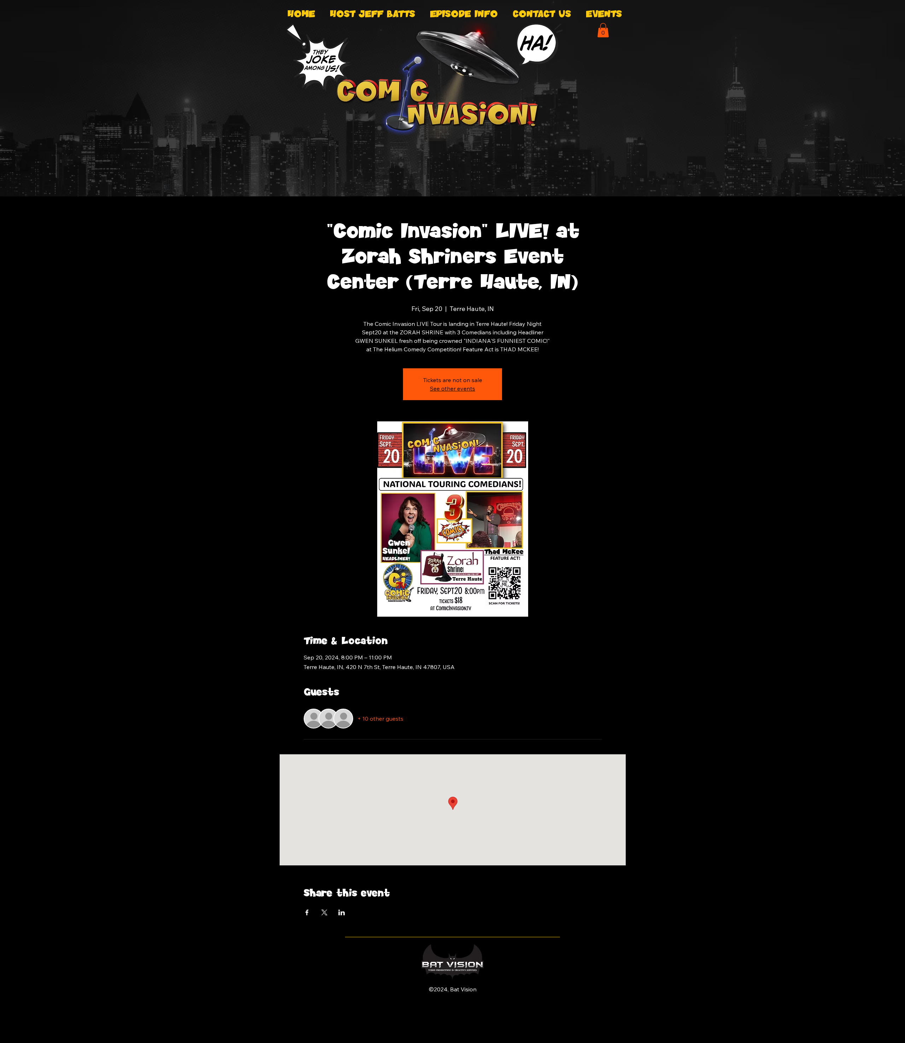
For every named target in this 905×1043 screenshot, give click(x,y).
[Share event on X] (324, 912)
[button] (603, 30)
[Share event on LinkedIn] (341, 912)
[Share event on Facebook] (307, 912)
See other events (452, 388)
